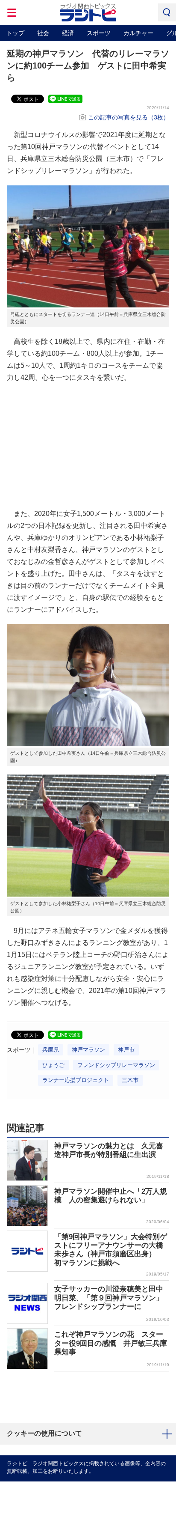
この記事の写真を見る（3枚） (128, 117)
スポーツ (99, 33)
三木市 (130, 1080)
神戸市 (126, 1049)
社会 (43, 33)
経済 (68, 33)
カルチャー (138, 33)
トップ (15, 33)
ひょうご (53, 1065)
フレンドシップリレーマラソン (116, 1065)
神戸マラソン (88, 1049)
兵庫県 (50, 1049)
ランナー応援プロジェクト (75, 1080)
